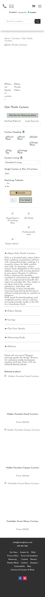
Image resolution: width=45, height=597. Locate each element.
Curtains (16, 39)
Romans (33, 559)
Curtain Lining (12, 158)
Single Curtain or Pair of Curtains (21, 169)
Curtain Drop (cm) (32, 121)
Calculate (21, 193)
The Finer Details (16, 329)
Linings (11, 320)
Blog (29, 566)
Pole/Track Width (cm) (12, 121)
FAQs (33, 552)
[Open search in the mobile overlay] (22, 21)
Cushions (24, 563)
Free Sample (25, 200)
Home (7, 39)
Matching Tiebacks (13, 180)
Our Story (14, 552)
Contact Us (24, 552)
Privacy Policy (12, 556)
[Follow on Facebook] (20, 578)
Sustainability (19, 566)
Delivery (12, 346)
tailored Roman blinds (15, 364)
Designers (34, 563)
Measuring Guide (16, 338)
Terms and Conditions (29, 556)
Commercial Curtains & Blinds (22, 570)
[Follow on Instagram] (25, 578)
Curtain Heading (13, 132)
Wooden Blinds (13, 563)
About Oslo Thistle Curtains (21, 253)
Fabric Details (15, 311)
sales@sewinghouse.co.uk (22, 542)
